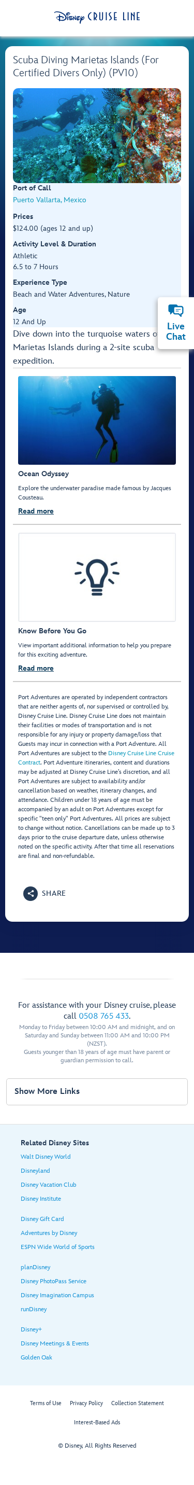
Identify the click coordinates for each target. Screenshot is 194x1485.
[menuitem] (176, 310)
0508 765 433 (104, 1016)
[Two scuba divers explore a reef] (97, 135)
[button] (44, 893)
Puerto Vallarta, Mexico (49, 200)
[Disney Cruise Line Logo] (97, 17)
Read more (36, 511)
